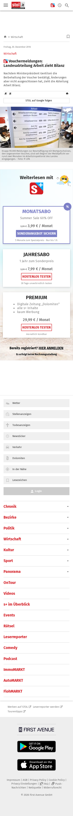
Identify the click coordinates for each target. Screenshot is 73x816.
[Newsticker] (59, 5)
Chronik (10, 506)
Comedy (10, 647)
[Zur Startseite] (5, 37)
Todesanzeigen (21, 425)
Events (9, 615)
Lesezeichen (19, 480)
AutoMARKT (13, 680)
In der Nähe (19, 469)
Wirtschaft (17, 37)
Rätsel (9, 626)
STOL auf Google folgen (39, 100)
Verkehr (17, 447)
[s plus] (53, 5)
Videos (9, 593)
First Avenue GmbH (41, 794)
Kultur (9, 550)
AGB (25, 779)
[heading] (36, 63)
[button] (68, 36)
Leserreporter (15, 637)
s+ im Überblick (17, 604)
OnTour (10, 582)
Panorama (12, 571)
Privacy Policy (38, 779)
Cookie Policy (57, 779)
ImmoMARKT (14, 669)
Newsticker (19, 436)
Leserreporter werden (46, 706)
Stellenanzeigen (21, 414)
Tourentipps (15, 711)
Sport (8, 560)
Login (38, 491)
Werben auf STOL (18, 706)
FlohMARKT (13, 691)
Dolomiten (18, 458)
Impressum (13, 779)
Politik (9, 528)
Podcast (10, 658)
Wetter (16, 403)
